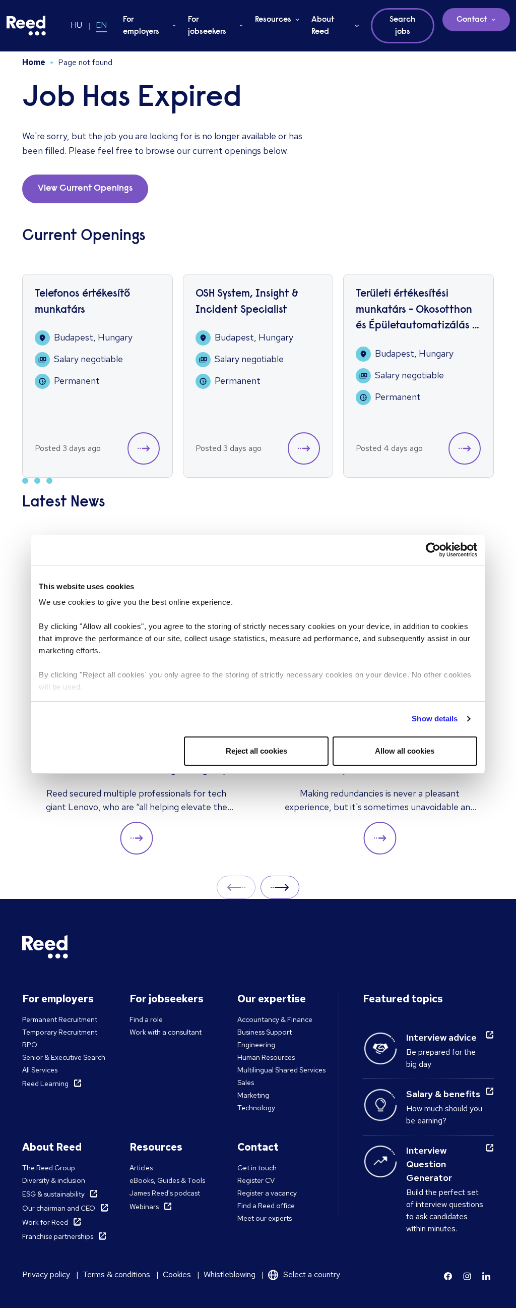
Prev (236, 887)
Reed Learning (45, 1083)
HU (76, 25)
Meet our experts (264, 1218)
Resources (273, 20)
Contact (472, 20)
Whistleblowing (229, 1274)
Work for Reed (45, 1222)
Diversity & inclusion (53, 1180)
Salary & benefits (443, 1094)
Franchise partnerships (57, 1236)
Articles (141, 1167)
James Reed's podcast (165, 1193)
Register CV (256, 1180)
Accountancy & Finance (274, 1019)
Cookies (177, 1274)
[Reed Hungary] (26, 25)
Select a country (311, 1274)
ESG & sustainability (53, 1194)
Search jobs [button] (402, 26)
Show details (435, 718)
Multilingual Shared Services (281, 1069)
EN (101, 25)
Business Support (264, 1032)
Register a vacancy (267, 1193)
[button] (143, 448)
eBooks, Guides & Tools (167, 1180)
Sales (245, 1082)
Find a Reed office (266, 1205)
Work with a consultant (166, 1032)
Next (280, 887)
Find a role (146, 1019)
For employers (141, 26)
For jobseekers (207, 26)
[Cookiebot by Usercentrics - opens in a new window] (433, 549)
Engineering (256, 1044)
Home (33, 62)
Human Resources (266, 1057)
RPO (29, 1044)
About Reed (323, 26)
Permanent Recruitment (59, 1019)
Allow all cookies (404, 751)
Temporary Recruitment (59, 1032)
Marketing (253, 1095)
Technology (256, 1107)
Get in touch (257, 1167)
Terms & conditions (116, 1274)
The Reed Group (48, 1167)
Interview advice (441, 1037)
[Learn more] (448, 1276)
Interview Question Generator (429, 1164)
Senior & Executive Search (63, 1057)
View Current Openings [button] (85, 188)
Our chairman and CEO (58, 1208)
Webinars (144, 1206)
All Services (39, 1069)
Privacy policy (46, 1274)
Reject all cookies (256, 751)
